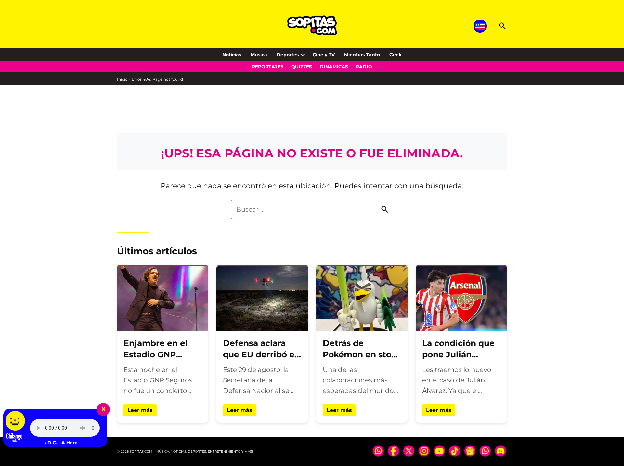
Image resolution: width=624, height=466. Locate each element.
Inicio (122, 79)
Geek (395, 55)
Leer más (140, 410)
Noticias (231, 55)
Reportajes (267, 67)
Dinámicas (334, 67)
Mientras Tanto (362, 55)
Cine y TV (324, 55)
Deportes (288, 55)
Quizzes (301, 67)
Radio (364, 67)
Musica (259, 55)
